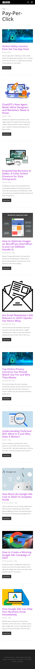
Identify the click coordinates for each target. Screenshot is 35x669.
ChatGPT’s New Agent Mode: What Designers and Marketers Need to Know (15, 109)
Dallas (14, 661)
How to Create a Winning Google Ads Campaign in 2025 (16, 554)
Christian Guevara (8, 503)
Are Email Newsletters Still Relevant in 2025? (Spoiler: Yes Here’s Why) (17, 318)
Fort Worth (28, 659)
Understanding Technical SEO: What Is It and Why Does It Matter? (16, 433)
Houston (20, 659)
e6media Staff (7, 252)
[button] (32, 2)
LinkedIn (20, 661)
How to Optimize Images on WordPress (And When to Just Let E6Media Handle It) (17, 245)
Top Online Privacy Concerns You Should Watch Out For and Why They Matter (16, 373)
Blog (9, 52)
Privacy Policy (12, 659)
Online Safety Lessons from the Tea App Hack (15, 48)
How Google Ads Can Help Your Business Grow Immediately (17, 611)
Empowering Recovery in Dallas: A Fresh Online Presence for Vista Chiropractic (16, 175)
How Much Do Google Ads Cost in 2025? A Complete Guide (17, 496)
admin (5, 52)
